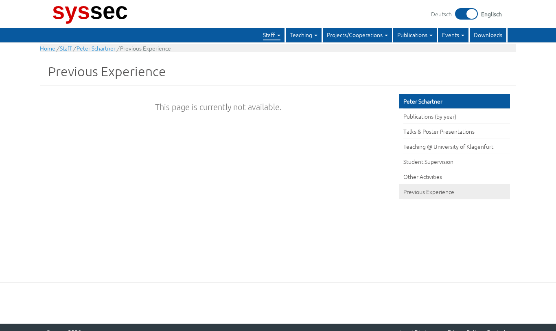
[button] (271, 35)
